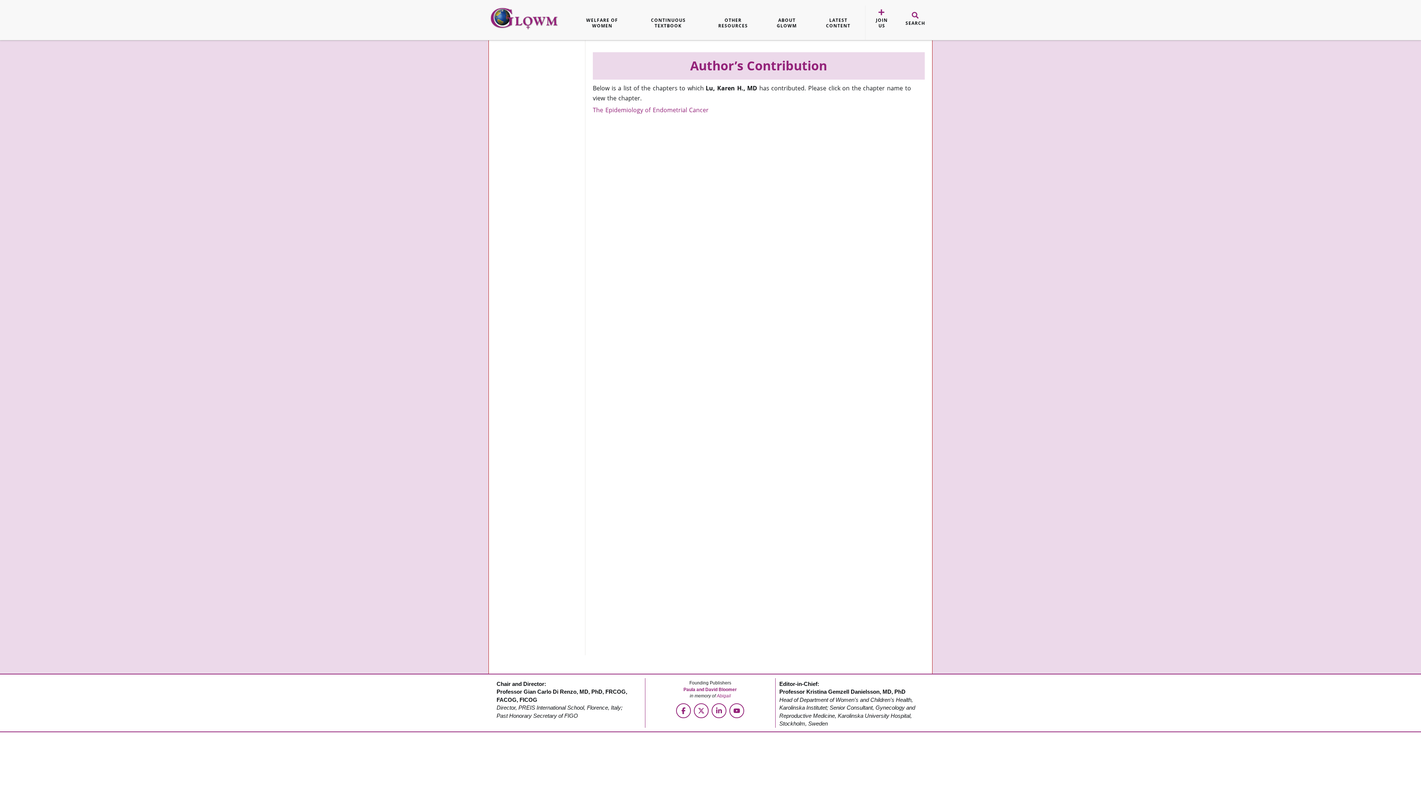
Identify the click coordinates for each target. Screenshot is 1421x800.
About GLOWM (787, 23)
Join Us (882, 23)
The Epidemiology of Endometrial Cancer (651, 110)
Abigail (724, 696)
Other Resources (733, 23)
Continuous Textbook (668, 23)
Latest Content (838, 23)
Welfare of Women (602, 23)
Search (915, 23)
